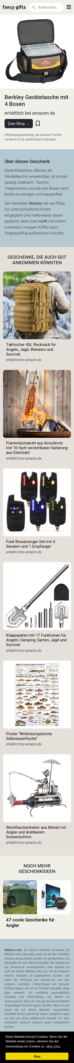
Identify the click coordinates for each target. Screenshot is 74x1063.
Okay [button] (37, 1056)
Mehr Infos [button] (53, 1046)
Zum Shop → (19, 123)
